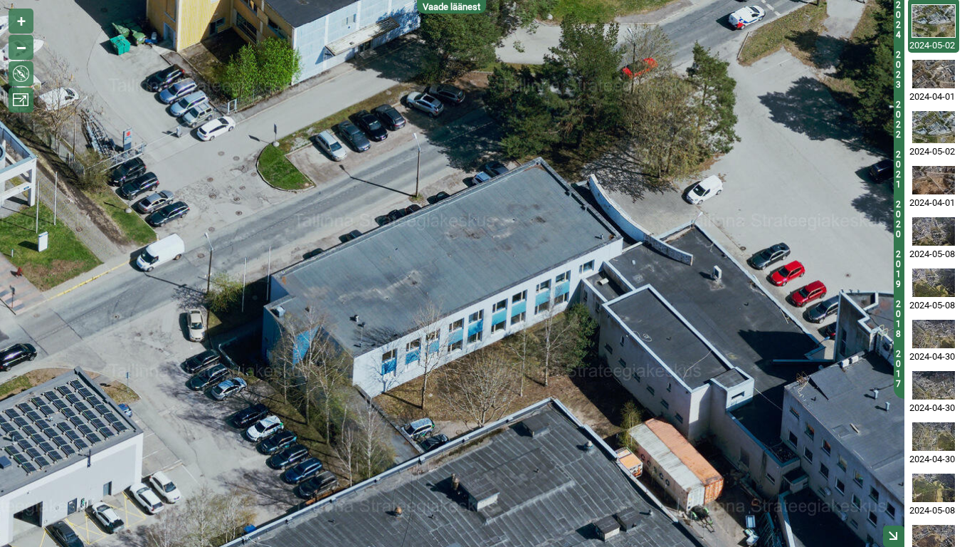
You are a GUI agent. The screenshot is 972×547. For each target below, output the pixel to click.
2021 (898, 169)
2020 (898, 219)
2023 (898, 70)
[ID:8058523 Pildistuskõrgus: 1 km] (934, 180)
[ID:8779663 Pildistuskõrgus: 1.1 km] (934, 127)
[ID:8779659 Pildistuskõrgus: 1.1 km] (934, 21)
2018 (898, 319)
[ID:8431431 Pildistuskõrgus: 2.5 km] (934, 488)
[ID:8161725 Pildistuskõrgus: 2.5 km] (934, 385)
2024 (898, 20)
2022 (898, 120)
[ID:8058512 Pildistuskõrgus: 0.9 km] (934, 74)
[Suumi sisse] (21, 21)
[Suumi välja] (21, 47)
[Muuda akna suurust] (21, 100)
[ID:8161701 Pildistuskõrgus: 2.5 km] (934, 437)
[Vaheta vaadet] (21, 73)
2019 (898, 269)
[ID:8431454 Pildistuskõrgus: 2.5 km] (934, 231)
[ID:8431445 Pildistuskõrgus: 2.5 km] (934, 283)
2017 (898, 369)
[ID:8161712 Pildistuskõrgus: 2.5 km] (934, 334)
